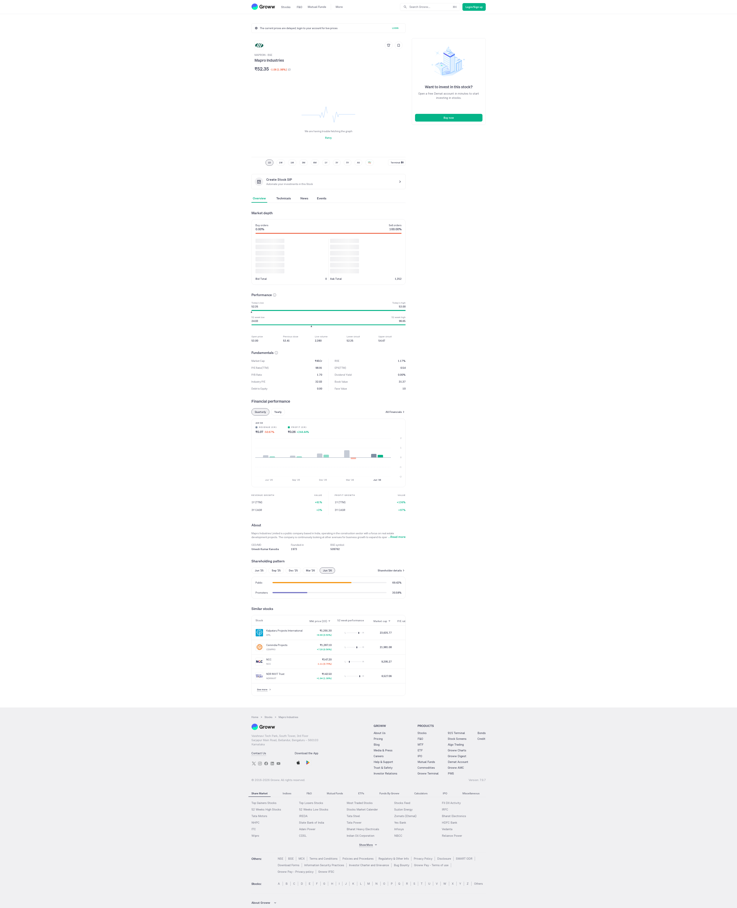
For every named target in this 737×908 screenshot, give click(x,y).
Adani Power (307, 829)
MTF (421, 745)
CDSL (303, 836)
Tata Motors (259, 816)
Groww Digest (457, 756)
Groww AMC (456, 768)
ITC (253, 829)
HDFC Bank (449, 823)
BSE (291, 859)
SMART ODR (464, 859)
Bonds (481, 733)
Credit (481, 739)
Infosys (399, 829)
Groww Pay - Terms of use (431, 865)
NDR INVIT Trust (275, 674)
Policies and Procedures (358, 859)
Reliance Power (452, 836)
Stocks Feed (402, 803)
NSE (280, 859)
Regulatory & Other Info (393, 859)
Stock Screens (457, 739)
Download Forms (288, 865)
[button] (274, 295)
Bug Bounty (401, 865)
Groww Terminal (428, 773)
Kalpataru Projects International (284, 630)
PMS (451, 773)
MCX (301, 859)
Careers (379, 756)
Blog (377, 745)
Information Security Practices (324, 865)
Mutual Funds (426, 762)
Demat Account (458, 762)
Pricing (378, 739)
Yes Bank (400, 823)
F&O (420, 739)
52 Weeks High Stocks (266, 809)
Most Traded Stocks (360, 803)
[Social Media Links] (253, 763)
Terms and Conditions (323, 859)
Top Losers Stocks (311, 803)
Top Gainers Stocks (263, 803)
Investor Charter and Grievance (369, 865)
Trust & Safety (383, 768)
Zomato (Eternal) (405, 816)
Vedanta (447, 829)
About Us (380, 733)
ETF (420, 750)
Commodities (426, 768)
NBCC (398, 836)
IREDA (303, 816)
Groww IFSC (326, 872)
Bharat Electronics (454, 816)
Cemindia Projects (276, 645)
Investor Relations (385, 773)
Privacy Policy (423, 859)
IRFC (445, 809)
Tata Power (354, 823)
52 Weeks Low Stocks (313, 809)
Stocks (422, 733)
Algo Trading (456, 745)
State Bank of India (311, 823)
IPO (420, 756)
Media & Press (383, 750)
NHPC (255, 823)
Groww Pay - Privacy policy (295, 872)
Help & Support (383, 762)
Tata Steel (353, 816)
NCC (268, 659)
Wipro (255, 836)
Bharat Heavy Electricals (363, 829)
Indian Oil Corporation (360, 836)
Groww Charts (457, 750)
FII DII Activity (451, 803)
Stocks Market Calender (362, 809)
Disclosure (444, 859)
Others (478, 884)
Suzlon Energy (403, 809)
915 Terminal (456, 733)
